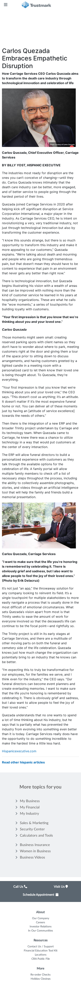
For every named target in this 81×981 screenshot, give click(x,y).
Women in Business (35, 851)
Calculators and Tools (36, 835)
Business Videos (32, 857)
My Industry (29, 813)
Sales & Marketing (34, 823)
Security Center (32, 829)
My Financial (30, 807)
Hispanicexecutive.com (19, 751)
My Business (30, 801)
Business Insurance (35, 845)
